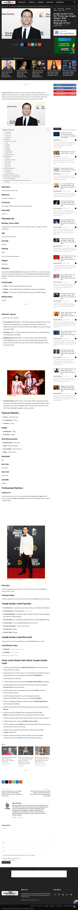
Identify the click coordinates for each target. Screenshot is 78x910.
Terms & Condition (68, 905)
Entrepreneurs (68, 8)
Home (3, 6)
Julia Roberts (29, 611)
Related (8, 182)
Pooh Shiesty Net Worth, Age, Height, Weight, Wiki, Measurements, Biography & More (68, 258)
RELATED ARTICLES (6, 58)
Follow (73, 88)
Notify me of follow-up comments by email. (11, 858)
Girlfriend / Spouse (10, 154)
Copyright (46, 905)
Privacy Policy (59, 905)
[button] (74, 2)
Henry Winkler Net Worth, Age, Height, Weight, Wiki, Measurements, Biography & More (68, 352)
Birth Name (9, 132)
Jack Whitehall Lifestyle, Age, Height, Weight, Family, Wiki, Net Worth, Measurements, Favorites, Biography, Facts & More (40, 793)
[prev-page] (73, 58)
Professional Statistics (9, 168)
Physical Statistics (8, 156)
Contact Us (39, 905)
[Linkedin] (36, 44)
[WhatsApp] (32, 44)
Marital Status (9, 152)
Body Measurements (10, 159)
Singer (60, 10)
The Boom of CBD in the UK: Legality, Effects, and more (68, 152)
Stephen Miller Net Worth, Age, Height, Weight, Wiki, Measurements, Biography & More (68, 241)
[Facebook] (22, 44)
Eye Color (8, 163)
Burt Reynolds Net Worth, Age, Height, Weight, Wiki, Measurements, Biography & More (22, 74)
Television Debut (10, 173)
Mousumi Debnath (57, 191)
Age (7, 142)
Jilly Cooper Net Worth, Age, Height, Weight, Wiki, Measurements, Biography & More (68, 277)
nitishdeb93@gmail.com (33, 900)
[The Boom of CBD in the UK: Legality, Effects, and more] (56, 153)
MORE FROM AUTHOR (18, 58)
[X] (25, 44)
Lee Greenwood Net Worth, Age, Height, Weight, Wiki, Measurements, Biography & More (7, 74)
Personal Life (7, 139)
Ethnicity (8, 146)
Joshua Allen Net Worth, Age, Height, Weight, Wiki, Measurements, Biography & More (68, 371)
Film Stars (49, 2)
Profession (8, 135)
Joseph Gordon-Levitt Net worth (12, 177)
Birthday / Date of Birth (11, 141)
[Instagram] (59, 894)
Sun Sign (8, 144)
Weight (7, 158)
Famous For (8, 170)
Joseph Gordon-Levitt (17, 649)
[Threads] (21, 818)
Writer (64, 10)
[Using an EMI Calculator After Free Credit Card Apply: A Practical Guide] (56, 169)
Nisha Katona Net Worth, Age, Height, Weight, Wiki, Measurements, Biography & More (69, 73)
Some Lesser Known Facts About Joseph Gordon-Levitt (17, 180)
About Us (33, 905)
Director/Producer (60, 8)
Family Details (9, 151)
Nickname (8, 134)
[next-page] (75, 58)
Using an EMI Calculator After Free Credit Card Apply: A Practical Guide (68, 170)
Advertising (60, 2)
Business (40, 2)
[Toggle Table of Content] (47, 130)
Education (8, 149)
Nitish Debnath (58, 25)
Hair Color (8, 164)
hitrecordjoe (14, 652)
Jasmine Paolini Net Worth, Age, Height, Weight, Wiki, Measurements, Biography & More (68, 222)
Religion (8, 148)
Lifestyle (32, 2)
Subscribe (73, 94)
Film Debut (8, 171)
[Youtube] (71, 894)
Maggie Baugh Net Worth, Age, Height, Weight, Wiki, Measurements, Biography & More (68, 388)
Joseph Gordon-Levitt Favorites (11, 175)
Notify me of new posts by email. (9, 860)
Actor (7, 6)
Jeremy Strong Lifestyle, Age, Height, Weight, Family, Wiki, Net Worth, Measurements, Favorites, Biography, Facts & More (12, 793)
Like (74, 85)
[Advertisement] (26, 87)
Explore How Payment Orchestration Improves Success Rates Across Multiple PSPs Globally (68, 135)
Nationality (8, 137)
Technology (22, 2)
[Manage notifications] (74, 906)
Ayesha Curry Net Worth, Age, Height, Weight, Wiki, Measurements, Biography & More (54, 73)
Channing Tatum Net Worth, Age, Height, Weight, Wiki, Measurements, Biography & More (38, 74)
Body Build (8, 161)
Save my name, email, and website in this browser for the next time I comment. (19, 855)
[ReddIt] (39, 44)
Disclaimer (52, 905)
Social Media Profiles (10, 178)
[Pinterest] (29, 44)
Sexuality (8, 166)
